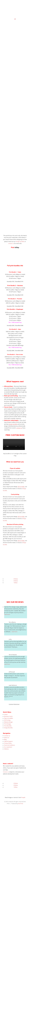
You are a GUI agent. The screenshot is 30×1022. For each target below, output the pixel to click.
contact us (11, 243)
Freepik (23, 797)
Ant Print (20, 803)
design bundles (20, 241)
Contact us (6, 772)
